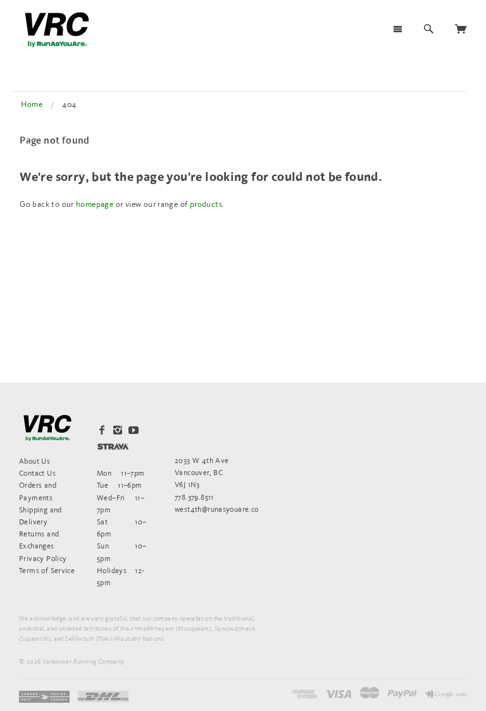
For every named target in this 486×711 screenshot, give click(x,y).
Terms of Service (47, 570)
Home (31, 104)
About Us (34, 461)
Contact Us (37, 473)
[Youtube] (133, 430)
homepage (94, 204)
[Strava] (113, 446)
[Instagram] (118, 430)
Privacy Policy (42, 558)
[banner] (57, 30)
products (206, 204)
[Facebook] (102, 430)
